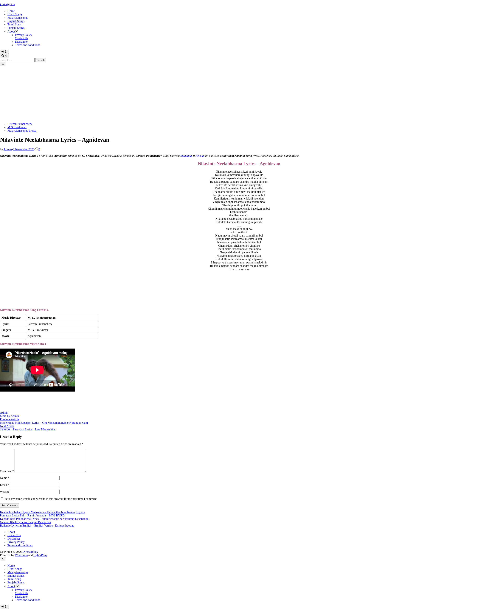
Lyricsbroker (7, 4)
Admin (8, 149)
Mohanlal (186, 155)
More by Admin (9, 416)
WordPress (21, 555)
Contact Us (21, 38)
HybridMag (40, 555)
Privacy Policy (23, 34)
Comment (7, 471)
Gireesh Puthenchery (19, 123)
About (11, 31)
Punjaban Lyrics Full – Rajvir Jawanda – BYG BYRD (32, 515)
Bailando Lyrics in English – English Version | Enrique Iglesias (37, 525)
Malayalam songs (17, 17)
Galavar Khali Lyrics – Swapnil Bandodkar (25, 522)
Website (4, 491)
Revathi (199, 155)
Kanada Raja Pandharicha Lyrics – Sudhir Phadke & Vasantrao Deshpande (44, 518)
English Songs (15, 21)
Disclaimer (21, 41)
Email (4, 484)
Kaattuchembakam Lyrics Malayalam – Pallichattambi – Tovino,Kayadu (42, 512)
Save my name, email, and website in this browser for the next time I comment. (50, 498)
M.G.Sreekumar (17, 127)
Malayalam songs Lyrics (21, 130)
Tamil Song (14, 24)
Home (11, 11)
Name (4, 477)
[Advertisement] (239, 94)
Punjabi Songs (15, 27)
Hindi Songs (14, 14)
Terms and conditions (27, 45)
